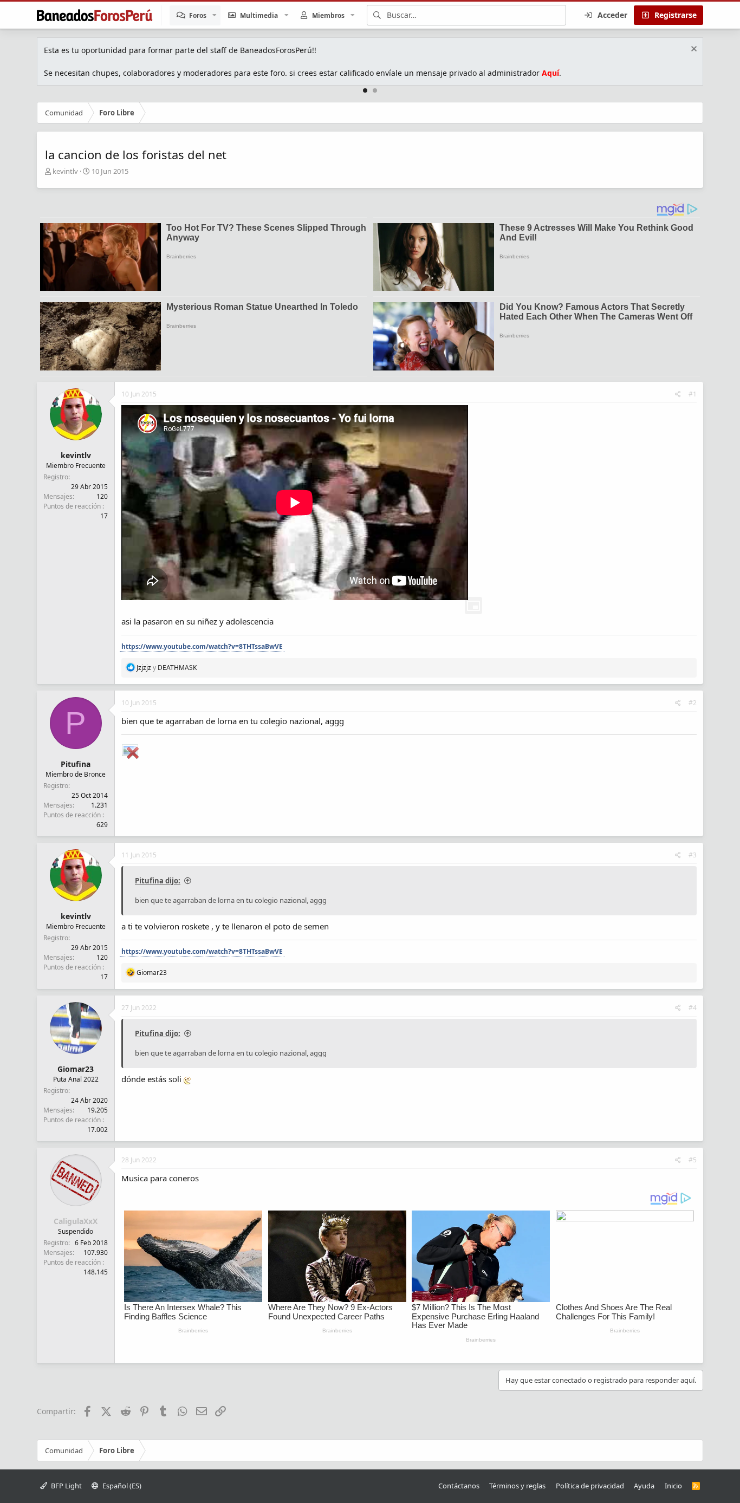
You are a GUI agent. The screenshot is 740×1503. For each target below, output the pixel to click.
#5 (693, 1159)
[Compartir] (678, 394)
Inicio (673, 1486)
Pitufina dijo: (157, 881)
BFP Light (65, 1486)
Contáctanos (458, 1486)
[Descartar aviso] (692, 50)
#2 (693, 702)
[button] (214, 15)
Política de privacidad (590, 1486)
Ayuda (644, 1486)
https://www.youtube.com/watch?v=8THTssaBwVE (202, 646)
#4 (693, 1007)
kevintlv (65, 171)
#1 (693, 394)
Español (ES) (121, 1486)
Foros (197, 15)
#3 (693, 855)
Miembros (328, 15)
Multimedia (259, 15)
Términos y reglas (517, 1486)
